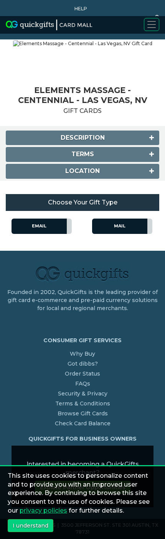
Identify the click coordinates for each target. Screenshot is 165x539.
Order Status (82, 373)
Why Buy (82, 353)
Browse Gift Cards (83, 413)
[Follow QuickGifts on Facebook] (84, 324)
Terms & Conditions (82, 403)
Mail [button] (119, 226)
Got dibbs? (83, 363)
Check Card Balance (83, 423)
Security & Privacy (82, 393)
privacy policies (43, 510)
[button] (79, 8)
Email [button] (39, 226)
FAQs (82, 383)
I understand (30, 525)
